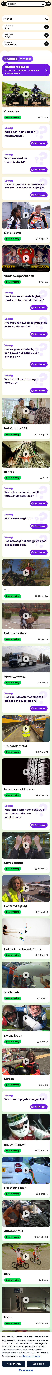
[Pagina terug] (3, 3)
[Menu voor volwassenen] (48, 3)
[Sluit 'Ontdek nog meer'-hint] (46, 70)
